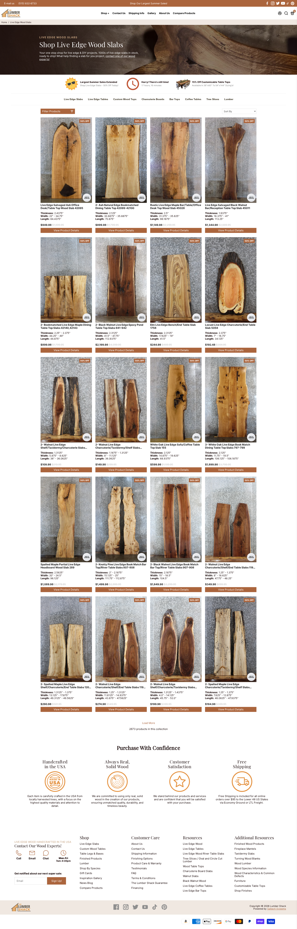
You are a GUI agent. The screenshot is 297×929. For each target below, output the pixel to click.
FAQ (133, 873)
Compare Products (184, 13)
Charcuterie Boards (153, 99)
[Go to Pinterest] (292, 3)
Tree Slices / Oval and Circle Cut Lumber (202, 860)
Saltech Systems (276, 908)
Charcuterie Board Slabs (198, 871)
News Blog (86, 883)
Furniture (240, 880)
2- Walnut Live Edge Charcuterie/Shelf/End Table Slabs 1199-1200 (120, 686)
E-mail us (9, 3)
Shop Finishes (243, 890)
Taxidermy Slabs (244, 853)
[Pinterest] (164, 908)
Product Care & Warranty (146, 863)
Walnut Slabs (191, 876)
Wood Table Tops (193, 866)
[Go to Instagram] (272, 3)
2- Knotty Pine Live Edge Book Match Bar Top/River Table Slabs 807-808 (120, 566)
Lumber (228, 99)
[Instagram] (126, 908)
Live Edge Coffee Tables (197, 885)
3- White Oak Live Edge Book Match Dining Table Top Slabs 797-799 (227, 446)
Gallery (151, 13)
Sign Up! (56, 880)
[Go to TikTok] (287, 3)
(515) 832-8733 (27, 3)
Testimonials (139, 868)
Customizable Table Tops (249, 885)
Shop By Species (90, 868)
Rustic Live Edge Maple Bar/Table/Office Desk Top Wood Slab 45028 (175, 207)
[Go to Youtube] (283, 3)
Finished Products (91, 858)
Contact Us (118, 13)
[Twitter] (136, 908)
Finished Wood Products (249, 843)
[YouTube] (145, 908)
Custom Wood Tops (124, 99)
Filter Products (51, 111)
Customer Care (145, 837)
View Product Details (66, 230)
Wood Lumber (242, 863)
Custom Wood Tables (93, 848)
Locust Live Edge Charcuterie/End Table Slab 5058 (230, 326)
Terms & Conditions (143, 878)
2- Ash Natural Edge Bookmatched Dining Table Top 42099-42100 (117, 207)
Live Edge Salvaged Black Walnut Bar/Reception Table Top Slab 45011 (227, 207)
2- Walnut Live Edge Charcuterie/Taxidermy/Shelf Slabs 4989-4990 (117, 446)
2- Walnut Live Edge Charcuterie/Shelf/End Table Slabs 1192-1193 (230, 566)
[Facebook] (116, 908)
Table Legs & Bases (91, 853)
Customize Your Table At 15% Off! (148, 3)
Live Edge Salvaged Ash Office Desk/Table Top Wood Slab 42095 (62, 207)
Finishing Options (142, 858)
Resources (192, 837)
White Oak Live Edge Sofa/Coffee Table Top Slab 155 (175, 446)
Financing (137, 888)
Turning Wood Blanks (247, 858)
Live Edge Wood (192, 843)
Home (4, 22)
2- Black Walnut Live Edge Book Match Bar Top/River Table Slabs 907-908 (174, 566)
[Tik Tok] (155, 908)
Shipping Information (144, 853)
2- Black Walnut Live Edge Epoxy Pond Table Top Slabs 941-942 (119, 326)
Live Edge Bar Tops (194, 890)
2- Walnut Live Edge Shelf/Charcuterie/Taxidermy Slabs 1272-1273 (172, 686)
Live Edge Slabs (73, 99)
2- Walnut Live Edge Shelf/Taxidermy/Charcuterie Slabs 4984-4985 (63, 446)
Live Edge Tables (98, 99)
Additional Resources (254, 837)
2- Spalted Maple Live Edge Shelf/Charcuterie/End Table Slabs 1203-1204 (66, 686)
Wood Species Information (250, 868)
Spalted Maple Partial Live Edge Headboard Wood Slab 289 (60, 566)
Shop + (105, 13)
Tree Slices (212, 99)
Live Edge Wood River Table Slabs (203, 853)
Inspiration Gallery (91, 878)
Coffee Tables (193, 99)
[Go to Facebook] (267, 3)
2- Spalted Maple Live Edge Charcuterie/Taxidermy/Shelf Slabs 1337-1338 (227, 686)
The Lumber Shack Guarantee (149, 883)
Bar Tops (174, 99)
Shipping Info (136, 13)
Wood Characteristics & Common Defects (254, 875)
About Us (164, 13)
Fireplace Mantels (245, 848)
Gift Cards (86, 873)
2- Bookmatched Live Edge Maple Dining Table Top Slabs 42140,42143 (66, 326)
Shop (84, 837)
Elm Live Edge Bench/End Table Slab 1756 (173, 326)
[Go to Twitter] (277, 3)
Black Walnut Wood (194, 880)
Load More (148, 723)
